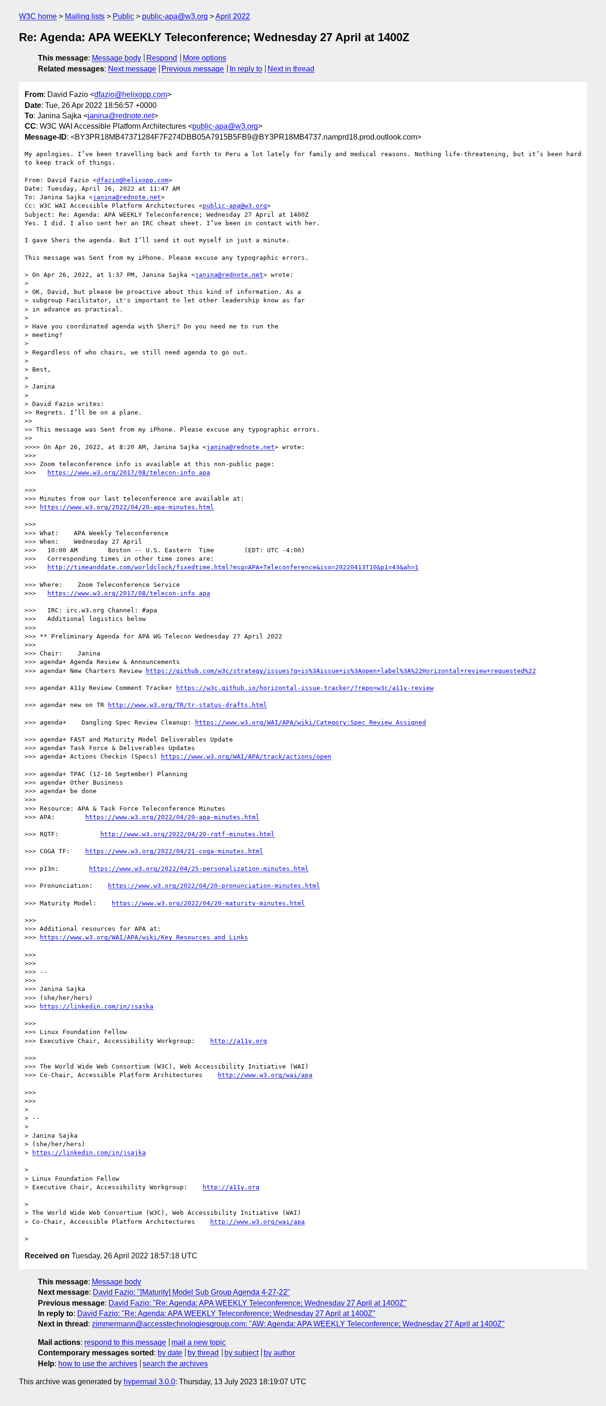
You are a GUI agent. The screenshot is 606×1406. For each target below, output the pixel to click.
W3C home (38, 16)
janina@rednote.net (121, 116)
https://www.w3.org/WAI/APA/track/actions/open (246, 756)
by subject (241, 1353)
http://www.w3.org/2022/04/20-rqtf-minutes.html (187, 834)
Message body (116, 58)
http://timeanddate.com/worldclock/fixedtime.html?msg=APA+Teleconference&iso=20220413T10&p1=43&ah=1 (233, 567)
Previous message (192, 69)
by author (279, 1353)
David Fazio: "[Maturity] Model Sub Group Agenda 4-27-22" (191, 1292)
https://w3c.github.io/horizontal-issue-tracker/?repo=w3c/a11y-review (305, 687)
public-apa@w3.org (175, 16)
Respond (161, 58)
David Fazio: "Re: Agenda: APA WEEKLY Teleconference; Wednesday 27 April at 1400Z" (257, 1303)
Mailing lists (85, 16)
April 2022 (232, 16)
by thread (203, 1353)
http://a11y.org (238, 1040)
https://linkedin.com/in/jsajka (96, 1006)
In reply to (246, 69)
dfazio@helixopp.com (130, 94)
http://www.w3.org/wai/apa (265, 1075)
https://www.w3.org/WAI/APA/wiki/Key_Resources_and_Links (144, 937)
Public (123, 16)
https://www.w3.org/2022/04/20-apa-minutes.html (127, 507)
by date (170, 1353)
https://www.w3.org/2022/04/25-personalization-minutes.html (199, 868)
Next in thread (290, 69)
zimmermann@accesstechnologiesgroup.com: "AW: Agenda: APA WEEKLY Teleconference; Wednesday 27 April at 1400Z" (298, 1324)
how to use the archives (97, 1364)
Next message (132, 69)
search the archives (175, 1364)
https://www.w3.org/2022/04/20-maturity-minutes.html (208, 903)
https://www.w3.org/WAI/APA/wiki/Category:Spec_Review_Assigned (310, 722)
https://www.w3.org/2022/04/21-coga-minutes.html (174, 851)
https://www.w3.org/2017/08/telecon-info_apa (128, 472)
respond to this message (125, 1342)
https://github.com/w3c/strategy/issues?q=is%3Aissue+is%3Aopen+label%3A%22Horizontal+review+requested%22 (341, 670)
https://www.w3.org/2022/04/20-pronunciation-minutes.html (214, 885)
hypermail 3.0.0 (149, 1382)
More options (204, 58)
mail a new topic (198, 1342)
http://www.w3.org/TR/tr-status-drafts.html (187, 704)
